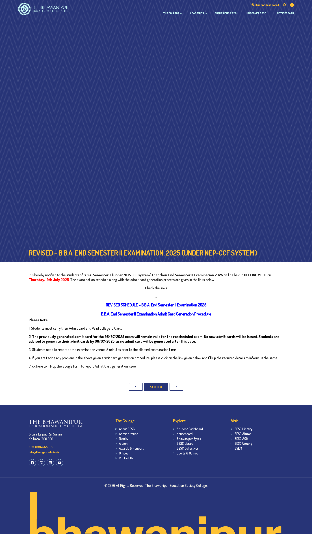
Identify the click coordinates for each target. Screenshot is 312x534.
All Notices (156, 386)
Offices (123, 453)
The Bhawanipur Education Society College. (176, 485)
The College (171, 13)
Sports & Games (187, 453)
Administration (128, 434)
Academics (197, 13)
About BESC (127, 429)
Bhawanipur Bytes (189, 438)
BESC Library (185, 443)
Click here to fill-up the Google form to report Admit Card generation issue (82, 366)
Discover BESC (256, 13)
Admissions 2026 (226, 13)
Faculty (123, 438)
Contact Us (126, 458)
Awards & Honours (131, 448)
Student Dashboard (190, 429)
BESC (243, 429)
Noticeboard (285, 13)
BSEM (238, 448)
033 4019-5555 (39, 447)
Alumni (123, 443)
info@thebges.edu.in (42, 452)
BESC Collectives (188, 448)
